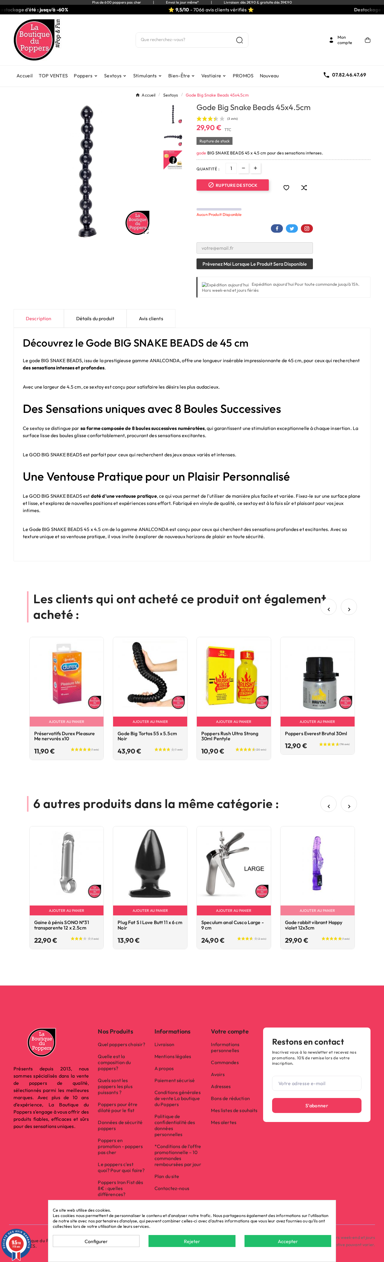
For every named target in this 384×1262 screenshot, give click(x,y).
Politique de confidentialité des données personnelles (174, 1125)
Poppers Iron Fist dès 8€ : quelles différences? (120, 1188)
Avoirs (218, 1074)
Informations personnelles (225, 1047)
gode (201, 153)
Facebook (277, 228)
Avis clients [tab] (151, 318)
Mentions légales (172, 1056)
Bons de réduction (230, 1098)
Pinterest (307, 228)
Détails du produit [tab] (95, 318)
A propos (164, 1068)
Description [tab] (39, 318)
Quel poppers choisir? (121, 1044)
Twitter (292, 228)
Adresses (221, 1086)
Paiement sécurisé (174, 1080)
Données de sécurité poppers (120, 1125)
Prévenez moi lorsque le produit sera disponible (254, 264)
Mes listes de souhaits (234, 1110)
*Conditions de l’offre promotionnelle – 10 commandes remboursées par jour (177, 1155)
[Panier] (367, 40)
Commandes (224, 1062)
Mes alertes (223, 1122)
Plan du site (166, 1176)
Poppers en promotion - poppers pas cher (120, 1146)
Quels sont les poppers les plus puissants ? (115, 1086)
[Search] (239, 40)
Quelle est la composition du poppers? (114, 1062)
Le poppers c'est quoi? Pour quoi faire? (121, 1167)
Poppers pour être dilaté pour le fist (117, 1107)
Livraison (164, 1044)
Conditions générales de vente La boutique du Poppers (177, 1098)
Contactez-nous (171, 1188)
